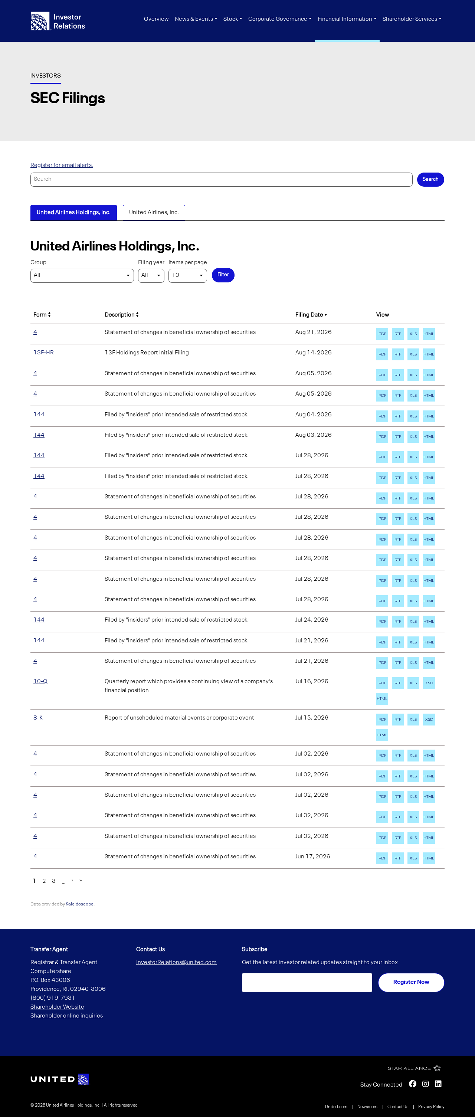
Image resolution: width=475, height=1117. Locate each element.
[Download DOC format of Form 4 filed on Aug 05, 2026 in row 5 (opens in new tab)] (398, 396)
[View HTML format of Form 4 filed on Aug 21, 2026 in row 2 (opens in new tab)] (429, 334)
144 (39, 415)
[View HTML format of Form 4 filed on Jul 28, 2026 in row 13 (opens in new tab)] (429, 560)
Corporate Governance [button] (277, 19)
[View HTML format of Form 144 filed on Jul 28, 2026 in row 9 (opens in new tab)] (429, 478)
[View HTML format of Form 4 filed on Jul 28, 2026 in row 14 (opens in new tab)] (429, 581)
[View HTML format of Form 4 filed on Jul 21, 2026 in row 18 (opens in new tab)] (429, 663)
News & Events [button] (194, 19)
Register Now (411, 982)
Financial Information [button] (345, 19)
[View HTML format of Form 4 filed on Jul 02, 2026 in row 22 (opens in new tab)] (429, 776)
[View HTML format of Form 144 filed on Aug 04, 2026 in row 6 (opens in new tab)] (429, 416)
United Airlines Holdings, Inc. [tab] (74, 213)
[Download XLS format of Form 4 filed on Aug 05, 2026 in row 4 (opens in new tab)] (413, 375)
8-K (38, 718)
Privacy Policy (431, 1107)
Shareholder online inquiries (66, 1016)
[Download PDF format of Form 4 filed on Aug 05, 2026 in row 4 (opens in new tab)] (382, 375)
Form (40, 315)
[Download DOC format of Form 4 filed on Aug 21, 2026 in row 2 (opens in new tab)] (398, 334)
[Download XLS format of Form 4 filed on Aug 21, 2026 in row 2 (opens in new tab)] (413, 334)
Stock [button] (230, 19)
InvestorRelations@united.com (176, 963)
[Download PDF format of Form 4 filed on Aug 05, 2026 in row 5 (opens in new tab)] (382, 396)
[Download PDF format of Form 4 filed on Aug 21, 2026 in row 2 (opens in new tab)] (382, 334)
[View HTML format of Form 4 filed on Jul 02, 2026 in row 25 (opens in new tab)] (429, 838)
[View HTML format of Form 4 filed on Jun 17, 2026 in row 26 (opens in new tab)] (429, 858)
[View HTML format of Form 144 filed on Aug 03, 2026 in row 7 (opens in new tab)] (429, 437)
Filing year (151, 263)
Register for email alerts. (61, 165)
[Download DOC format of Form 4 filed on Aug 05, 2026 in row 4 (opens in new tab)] (398, 375)
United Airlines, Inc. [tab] (154, 213)
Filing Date (309, 315)
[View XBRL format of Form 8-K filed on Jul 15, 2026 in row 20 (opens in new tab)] (429, 719)
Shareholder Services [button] (410, 19)
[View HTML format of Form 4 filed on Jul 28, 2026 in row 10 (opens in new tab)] (429, 498)
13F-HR (43, 353)
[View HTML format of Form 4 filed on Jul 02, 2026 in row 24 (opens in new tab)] (429, 817)
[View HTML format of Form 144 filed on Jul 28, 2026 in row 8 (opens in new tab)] (429, 457)
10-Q (40, 682)
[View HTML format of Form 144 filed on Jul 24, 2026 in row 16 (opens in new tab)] (429, 622)
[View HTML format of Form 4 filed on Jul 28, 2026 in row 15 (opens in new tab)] (429, 601)
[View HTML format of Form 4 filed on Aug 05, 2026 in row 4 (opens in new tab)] (429, 375)
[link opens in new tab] (60, 1079)
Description (120, 315)
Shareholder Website (57, 1007)
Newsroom (367, 1107)
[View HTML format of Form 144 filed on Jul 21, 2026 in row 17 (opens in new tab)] (429, 642)
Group (38, 263)
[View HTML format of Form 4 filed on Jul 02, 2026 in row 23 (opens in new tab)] (429, 797)
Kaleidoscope (80, 904)
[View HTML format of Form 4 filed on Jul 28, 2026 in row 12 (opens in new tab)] (429, 540)
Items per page (187, 263)
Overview (156, 19)
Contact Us (398, 1107)
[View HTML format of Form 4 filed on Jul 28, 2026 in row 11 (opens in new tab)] (429, 519)
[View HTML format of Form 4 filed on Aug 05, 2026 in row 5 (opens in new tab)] (429, 396)
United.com (336, 1107)
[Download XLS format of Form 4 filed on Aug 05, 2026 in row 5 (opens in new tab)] (413, 396)
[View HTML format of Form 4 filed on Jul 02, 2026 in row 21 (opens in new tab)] (429, 755)
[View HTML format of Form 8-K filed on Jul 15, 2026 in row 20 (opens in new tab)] (382, 735)
